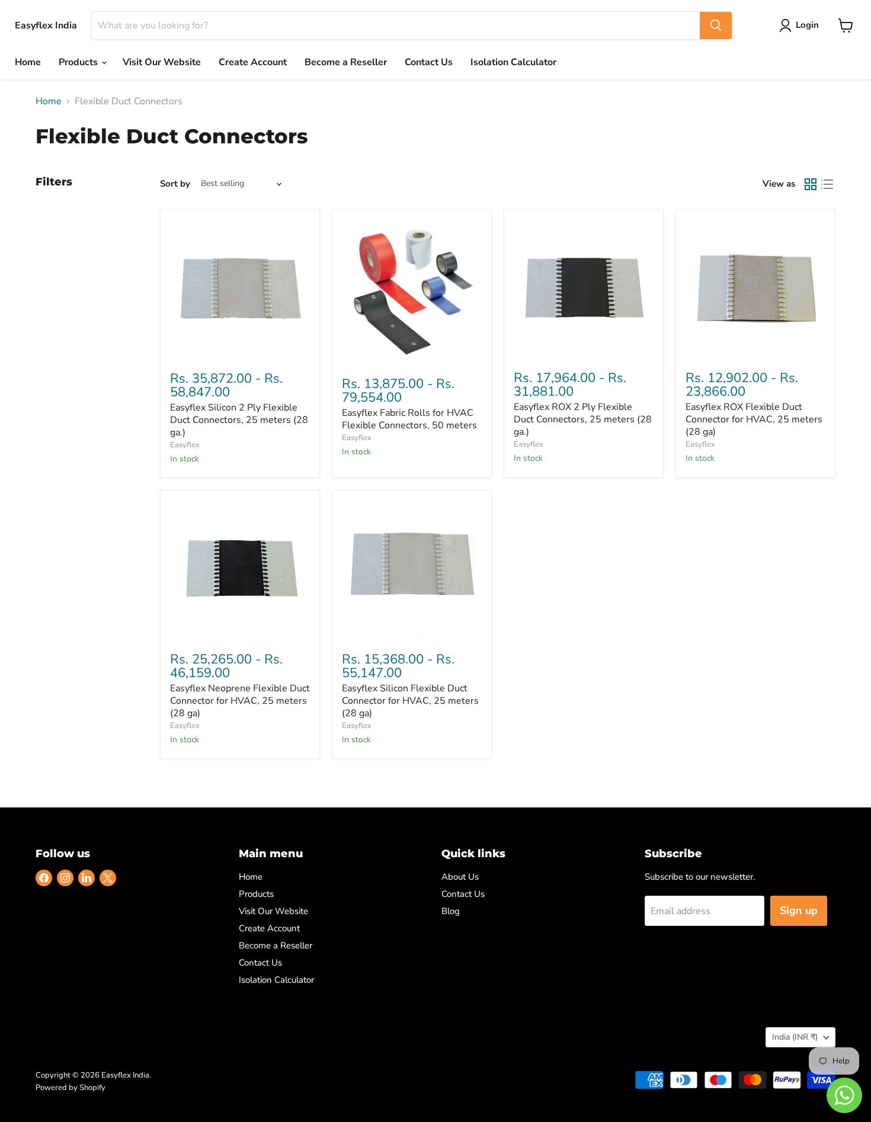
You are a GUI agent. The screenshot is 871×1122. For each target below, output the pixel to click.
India (795, 1037)
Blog (450, 911)
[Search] (716, 25)
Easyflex (185, 445)
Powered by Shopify (70, 1087)
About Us (460, 877)
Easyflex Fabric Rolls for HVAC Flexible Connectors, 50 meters (409, 419)
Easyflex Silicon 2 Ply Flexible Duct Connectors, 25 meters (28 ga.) (239, 420)
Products (79, 62)
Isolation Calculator (513, 62)
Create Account (253, 62)
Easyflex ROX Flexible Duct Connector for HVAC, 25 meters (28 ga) (754, 419)
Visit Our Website (162, 62)
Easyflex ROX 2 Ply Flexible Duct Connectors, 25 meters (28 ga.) (583, 419)
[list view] (827, 184)
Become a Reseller (346, 62)
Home (28, 62)
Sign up (799, 910)
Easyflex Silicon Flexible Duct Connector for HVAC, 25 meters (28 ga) (410, 701)
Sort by (175, 184)
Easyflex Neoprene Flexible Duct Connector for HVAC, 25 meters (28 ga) (240, 701)
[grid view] (810, 184)
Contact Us (429, 62)
